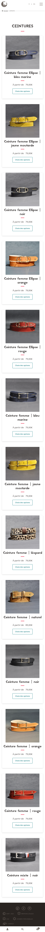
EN (34, 4)
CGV (7, 919)
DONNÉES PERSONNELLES (25, 919)
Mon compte (7, 929)
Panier (34, 928)
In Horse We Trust (23, 4)
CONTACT (11, 924)
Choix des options (22, 91)
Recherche (22, 929)
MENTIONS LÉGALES (27, 914)
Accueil (6, 10)
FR (29, 4)
